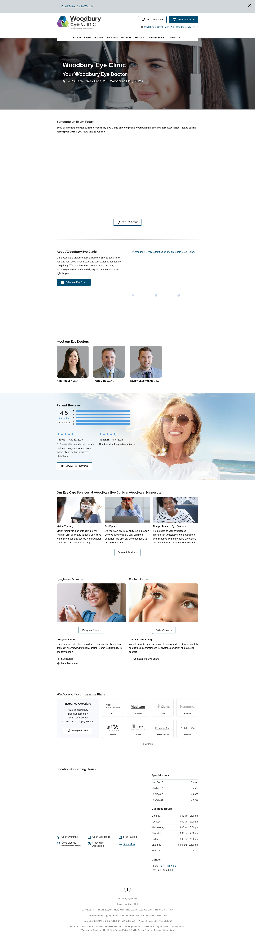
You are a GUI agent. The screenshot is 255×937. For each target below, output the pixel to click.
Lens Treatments (70, 663)
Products (126, 38)
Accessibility (87, 926)
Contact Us (174, 38)
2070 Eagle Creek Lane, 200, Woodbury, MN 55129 (171, 27)
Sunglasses (67, 659)
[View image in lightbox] (163, 252)
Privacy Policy (178, 926)
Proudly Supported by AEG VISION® (155, 921)
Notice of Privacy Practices (156, 926)
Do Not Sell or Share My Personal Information (152, 930)
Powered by (109, 921)
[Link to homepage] (86, 22)
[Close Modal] (249, 5)
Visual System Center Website (77, 6)
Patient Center (156, 38)
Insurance (112, 38)
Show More (63, 456)
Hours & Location (82, 38)
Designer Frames (66, 639)
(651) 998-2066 (168, 866)
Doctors (98, 38)
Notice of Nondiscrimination (108, 926)
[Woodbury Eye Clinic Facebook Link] (127, 889)
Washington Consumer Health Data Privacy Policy (104, 930)
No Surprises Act (132, 926)
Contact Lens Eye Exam (146, 659)
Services (139, 38)
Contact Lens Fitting (140, 639)
